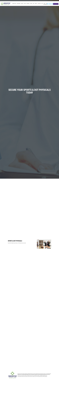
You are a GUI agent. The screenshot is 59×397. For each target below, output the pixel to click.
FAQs (46, 3)
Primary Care (14, 3)
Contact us (39, 3)
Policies (31, 3)
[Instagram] (49, 3)
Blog (42, 3)
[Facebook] (47, 3)
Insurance (28, 3)
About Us (36, 3)
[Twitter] (50, 3)
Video (44, 3)
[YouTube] (52, 3)
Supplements (45, 4)
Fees (33, 3)
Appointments (18, 3)
